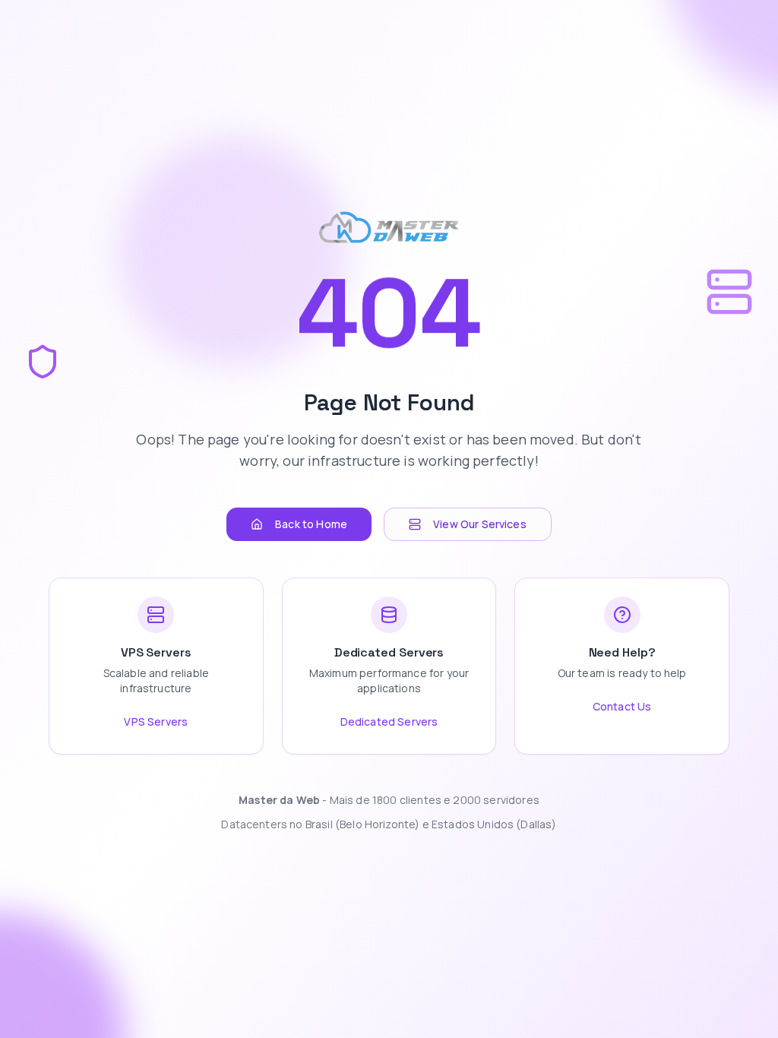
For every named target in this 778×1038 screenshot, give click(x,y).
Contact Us (622, 706)
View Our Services (480, 524)
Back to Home (311, 524)
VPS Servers (156, 721)
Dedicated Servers (389, 721)
